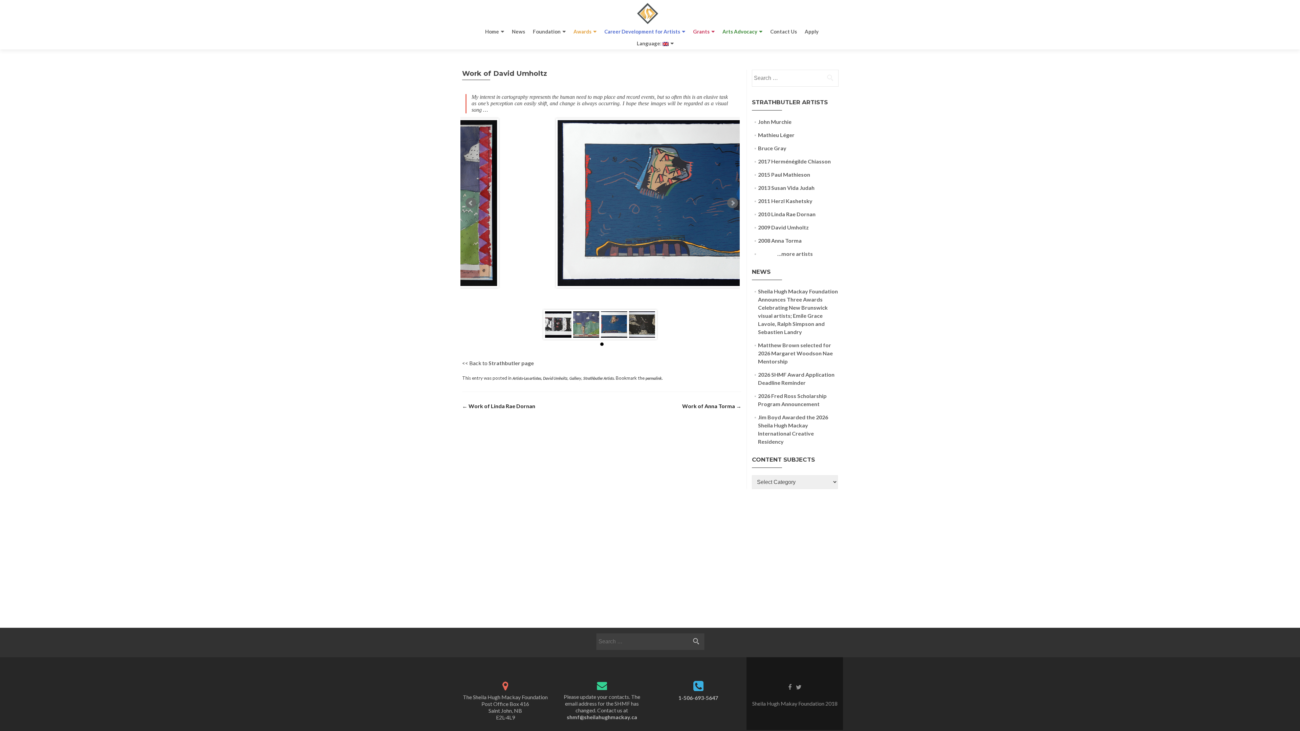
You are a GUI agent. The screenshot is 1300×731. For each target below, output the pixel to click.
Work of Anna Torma (711, 406)
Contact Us (783, 31)
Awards (582, 31)
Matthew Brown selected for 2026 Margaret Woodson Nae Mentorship (795, 353)
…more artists (785, 253)
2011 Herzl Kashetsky (785, 201)
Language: (650, 43)
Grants (701, 31)
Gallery (575, 378)
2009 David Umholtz (783, 227)
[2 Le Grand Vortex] (642, 324)
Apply (812, 31)
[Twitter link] (799, 686)
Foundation (547, 31)
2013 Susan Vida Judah (786, 187)
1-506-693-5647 (698, 697)
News (518, 31)
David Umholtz (555, 378)
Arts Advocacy (739, 31)
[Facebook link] (790, 686)
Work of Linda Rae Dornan (498, 406)
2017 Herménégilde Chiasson (794, 161)
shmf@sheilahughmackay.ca (602, 717)
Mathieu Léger (776, 135)
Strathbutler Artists (598, 378)
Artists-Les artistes (527, 378)
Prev (470, 203)
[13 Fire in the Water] (614, 324)
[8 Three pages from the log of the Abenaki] (558, 324)
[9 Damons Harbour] (586, 324)
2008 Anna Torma (780, 240)
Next (732, 203)
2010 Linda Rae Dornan (787, 214)
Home (492, 31)
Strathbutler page (511, 363)
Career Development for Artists (642, 31)
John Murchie (775, 121)
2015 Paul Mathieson (784, 174)
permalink (654, 378)
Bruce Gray (772, 148)
